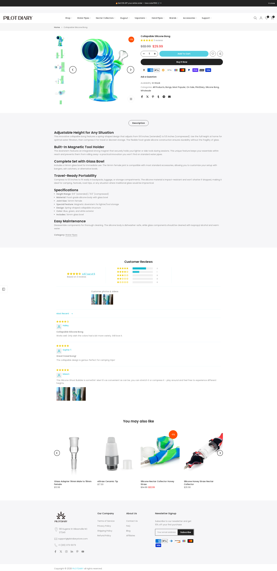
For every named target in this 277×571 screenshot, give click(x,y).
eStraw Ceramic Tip (107, 481)
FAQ (128, 526)
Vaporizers (140, 18)
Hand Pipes (157, 18)
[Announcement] (138, 3)
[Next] (130, 69)
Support (206, 18)
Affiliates (130, 535)
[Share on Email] (169, 96)
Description (138, 123)
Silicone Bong (212, 87)
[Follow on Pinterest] (77, 551)
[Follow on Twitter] (61, 551)
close (6, 3)
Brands (173, 18)
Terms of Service (106, 521)
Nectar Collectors (105, 18)
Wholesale (146, 90)
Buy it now (181, 62)
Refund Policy (104, 535)
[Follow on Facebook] (55, 551)
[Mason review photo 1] (63, 394)
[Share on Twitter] (147, 96)
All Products (158, 87)
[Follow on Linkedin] (72, 551)
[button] (147, 40)
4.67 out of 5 (88, 273)
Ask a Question (149, 76)
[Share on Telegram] (164, 96)
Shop (67, 18)
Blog (128, 531)
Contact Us (132, 521)
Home (57, 27)
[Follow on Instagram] (66, 551)
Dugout (124, 18)
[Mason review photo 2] (79, 394)
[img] (62, 321)
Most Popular (179, 87)
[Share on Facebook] (142, 96)
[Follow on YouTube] (83, 551)
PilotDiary (200, 87)
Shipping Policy (104, 531)
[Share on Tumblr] (158, 96)
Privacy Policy (104, 526)
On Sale (190, 87)
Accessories (189, 18)
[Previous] (72, 69)
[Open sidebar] (3, 289)
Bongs (168, 87)
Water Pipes (83, 18)
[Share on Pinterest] (153, 96)
